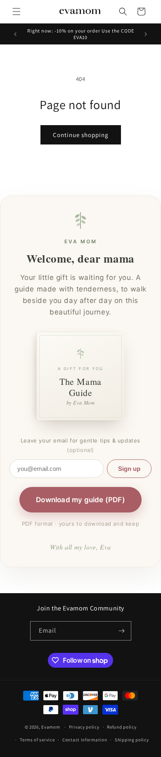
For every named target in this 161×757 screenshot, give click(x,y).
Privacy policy (84, 727)
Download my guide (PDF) (80, 500)
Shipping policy (132, 740)
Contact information (84, 740)
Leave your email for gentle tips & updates (80, 445)
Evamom (50, 727)
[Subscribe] (122, 631)
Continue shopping (81, 135)
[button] (16, 11)
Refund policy (121, 727)
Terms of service (37, 740)
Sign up (129, 468)
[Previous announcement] (15, 34)
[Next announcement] (146, 34)
